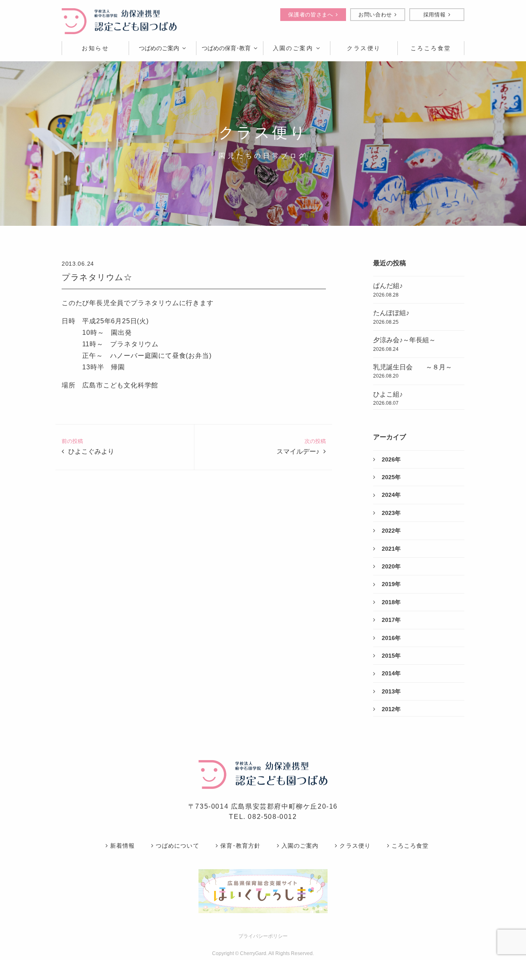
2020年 (391, 566)
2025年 (391, 477)
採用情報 (434, 15)
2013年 (391, 691)
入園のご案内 (293, 48)
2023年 (391, 513)
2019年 (391, 584)
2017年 (391, 620)
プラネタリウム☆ (97, 277)
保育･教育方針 (240, 845)
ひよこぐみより (91, 451)
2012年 (391, 709)
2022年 (391, 530)
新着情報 (122, 845)
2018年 (391, 602)
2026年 (391, 459)
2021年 (391, 548)
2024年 (391, 495)
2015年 (391, 655)
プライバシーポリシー (263, 936)
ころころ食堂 (410, 845)
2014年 (391, 673)
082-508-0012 (272, 816)
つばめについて (177, 845)
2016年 (391, 638)
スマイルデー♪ (298, 451)
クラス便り (354, 845)
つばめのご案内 (159, 48)
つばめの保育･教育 (226, 48)
